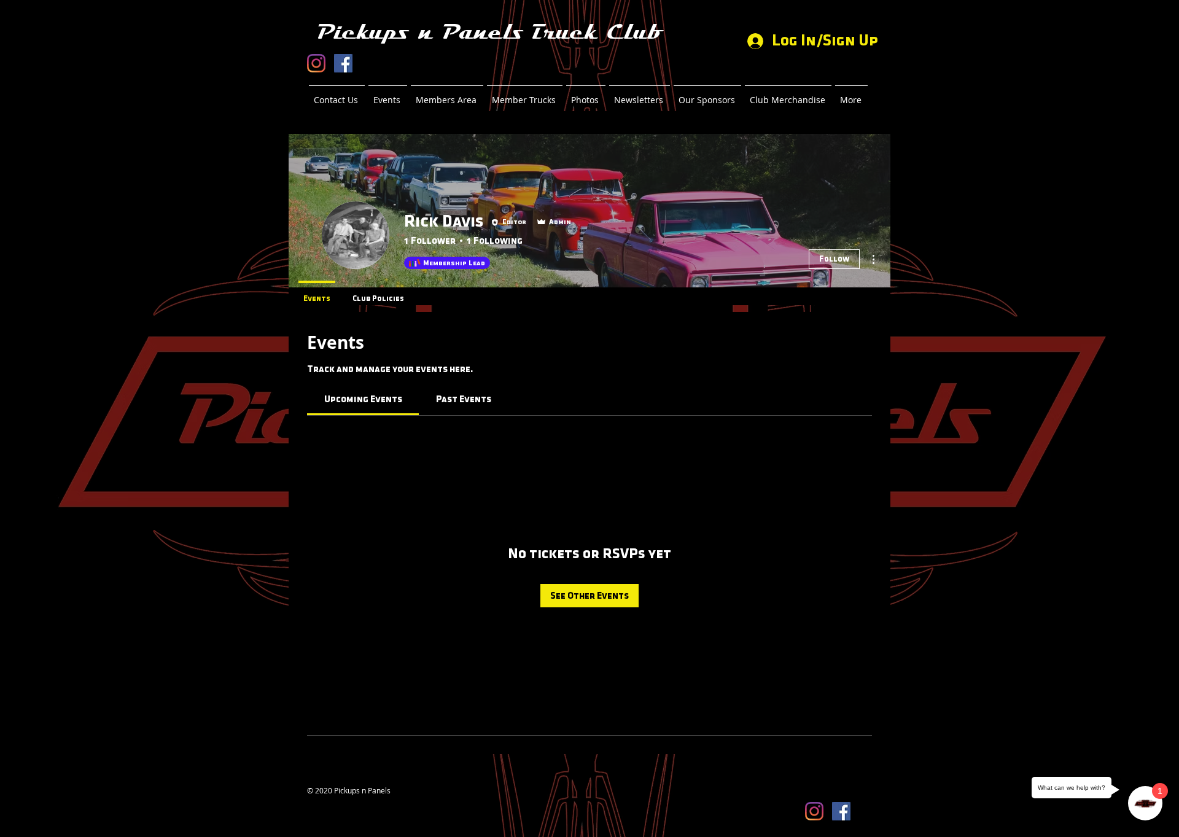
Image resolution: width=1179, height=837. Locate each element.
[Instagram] (316, 63)
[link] (363, 399)
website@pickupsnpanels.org (357, 800)
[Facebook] (343, 63)
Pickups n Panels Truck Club (489, 32)
